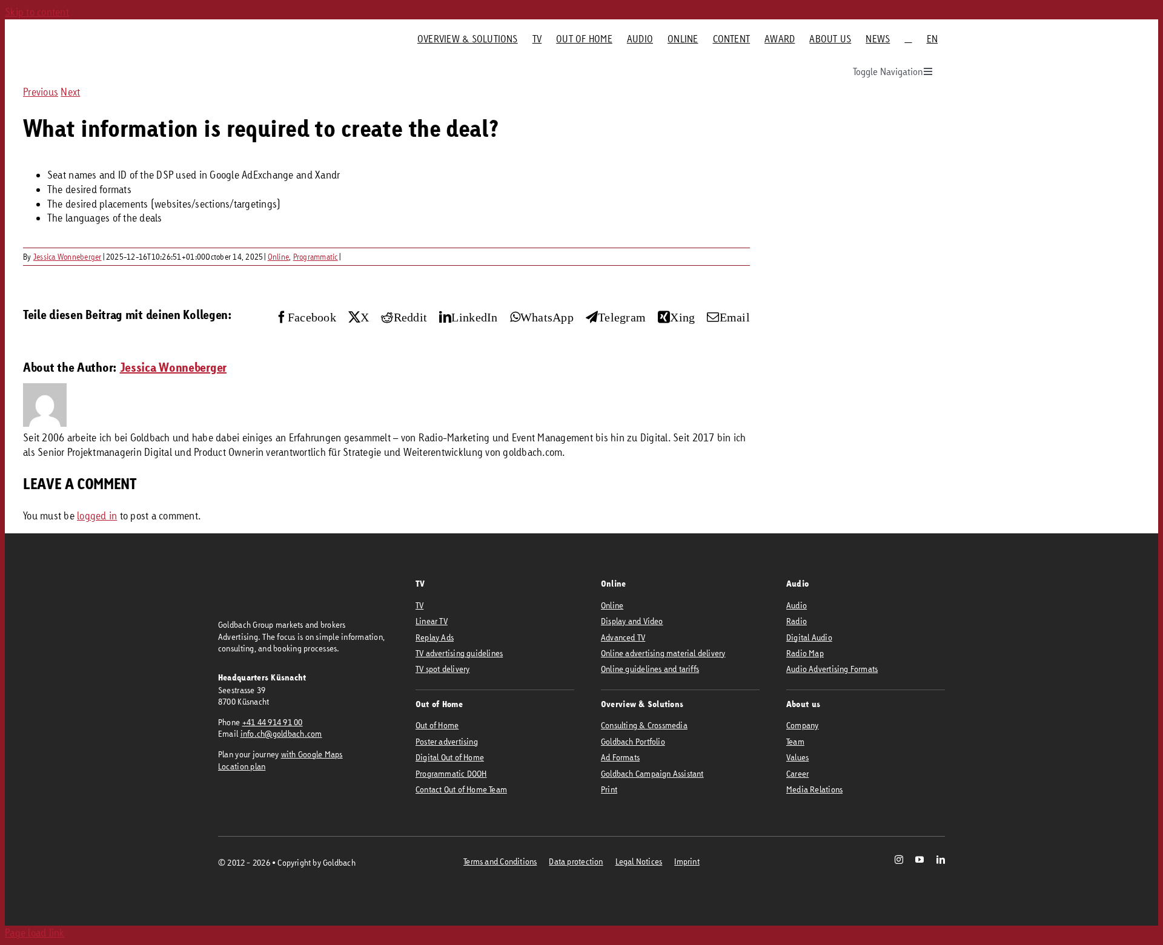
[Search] (908, 38)
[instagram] (899, 859)
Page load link (35, 932)
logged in (97, 515)
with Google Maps (312, 754)
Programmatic (315, 257)
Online (279, 257)
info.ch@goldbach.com (281, 733)
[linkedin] (940, 859)
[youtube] (919, 859)
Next (70, 91)
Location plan (241, 766)
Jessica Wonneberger (67, 257)
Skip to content (37, 11)
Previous (40, 91)
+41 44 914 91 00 (272, 722)
